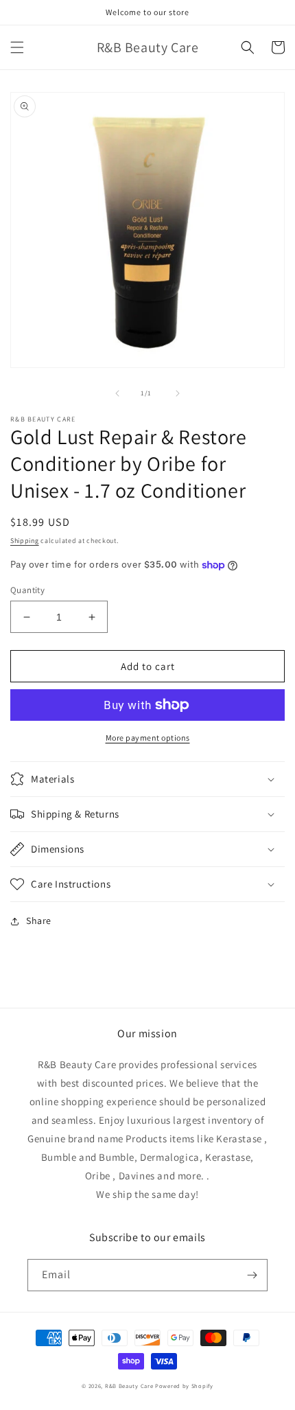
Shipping (24, 540)
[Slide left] (117, 393)
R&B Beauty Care (129, 1385)
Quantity (27, 590)
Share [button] (38, 920)
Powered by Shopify (184, 1385)
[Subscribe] (252, 1275)
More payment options (148, 737)
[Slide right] (178, 393)
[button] (17, 47)
